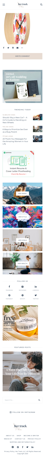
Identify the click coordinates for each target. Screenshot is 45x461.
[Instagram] (13, 447)
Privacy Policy (9, 451)
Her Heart (25, 364)
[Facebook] (4, 48)
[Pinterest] (13, 48)
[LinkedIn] (32, 447)
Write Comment (22, 56)
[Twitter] (8, 48)
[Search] (39, 400)
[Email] (17, 48)
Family (17, 364)
